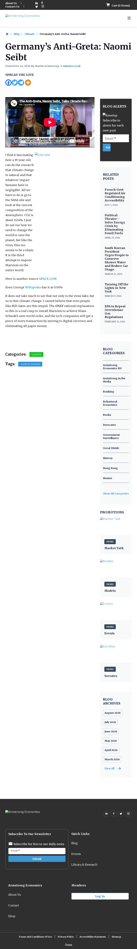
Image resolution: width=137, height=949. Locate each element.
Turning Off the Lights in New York (116, 287)
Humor (107, 478)
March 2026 (112, 759)
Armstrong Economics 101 (112, 367)
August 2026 (113, 712)
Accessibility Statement (93, 936)
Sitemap (116, 936)
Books (107, 414)
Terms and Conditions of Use (35, 936)
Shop (11, 916)
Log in (100, 896)
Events (76, 854)
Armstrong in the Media (114, 380)
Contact (13, 905)
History (108, 458)
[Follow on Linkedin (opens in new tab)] (36, 3)
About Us (11, 3)
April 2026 (111, 750)
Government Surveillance (111, 436)
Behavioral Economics (110, 403)
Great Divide (111, 448)
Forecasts (109, 424)
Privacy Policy (66, 936)
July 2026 (110, 722)
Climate (30, 34)
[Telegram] (21, 82)
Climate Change (30, 364)
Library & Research (84, 864)
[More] (28, 82)
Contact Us (12, 6)
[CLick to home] (9, 34)
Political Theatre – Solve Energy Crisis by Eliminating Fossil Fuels (115, 224)
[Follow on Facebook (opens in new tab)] (42, 3)
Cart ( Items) (120, 5)
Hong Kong (110, 468)
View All (109, 768)
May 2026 (111, 740)
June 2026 (111, 731)
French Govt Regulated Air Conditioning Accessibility (115, 195)
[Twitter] (15, 82)
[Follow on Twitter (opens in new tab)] (36, 6)
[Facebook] (8, 82)
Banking (108, 391)
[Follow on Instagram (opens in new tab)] (42, 6)
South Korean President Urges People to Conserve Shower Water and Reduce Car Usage (117, 258)
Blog (17, 34)
